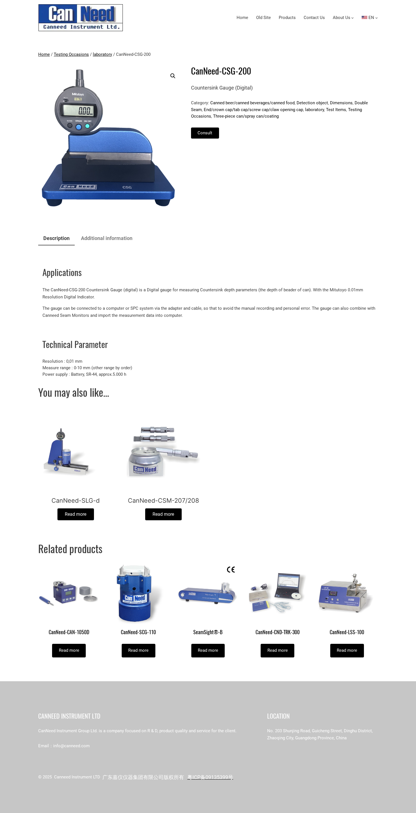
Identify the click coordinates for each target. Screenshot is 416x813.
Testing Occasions (71, 54)
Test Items (336, 109)
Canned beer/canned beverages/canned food (252, 102)
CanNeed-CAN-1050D (69, 632)
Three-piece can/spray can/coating (246, 116)
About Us (341, 17)
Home (44, 54)
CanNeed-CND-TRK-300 (278, 632)
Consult (205, 132)
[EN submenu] (376, 17)
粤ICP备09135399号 (210, 777)
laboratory (102, 54)
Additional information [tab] (106, 238)
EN (370, 17)
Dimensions (341, 102)
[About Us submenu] (352, 17)
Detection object (312, 102)
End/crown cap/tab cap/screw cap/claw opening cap (253, 109)
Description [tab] (56, 238)
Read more (75, 514)
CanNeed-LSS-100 (347, 632)
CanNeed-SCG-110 (138, 632)
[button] (173, 76)
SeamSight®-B (207, 632)
